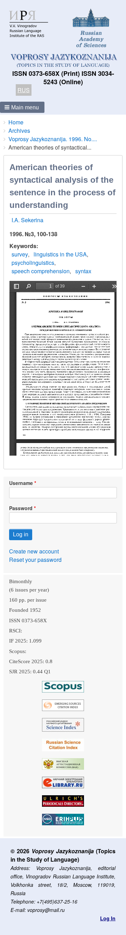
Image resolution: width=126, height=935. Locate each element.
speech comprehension (41, 271)
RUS (24, 90)
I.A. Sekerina (27, 220)
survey (20, 254)
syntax (83, 271)
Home (15, 122)
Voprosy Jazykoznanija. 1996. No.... (52, 139)
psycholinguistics (33, 263)
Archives (19, 130)
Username (21, 482)
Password (21, 508)
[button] (22, 107)
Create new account (34, 551)
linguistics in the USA (60, 254)
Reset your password (35, 560)
